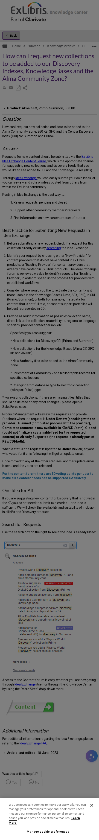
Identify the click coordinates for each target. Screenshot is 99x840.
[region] (49, 819)
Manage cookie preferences (48, 831)
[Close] (92, 805)
